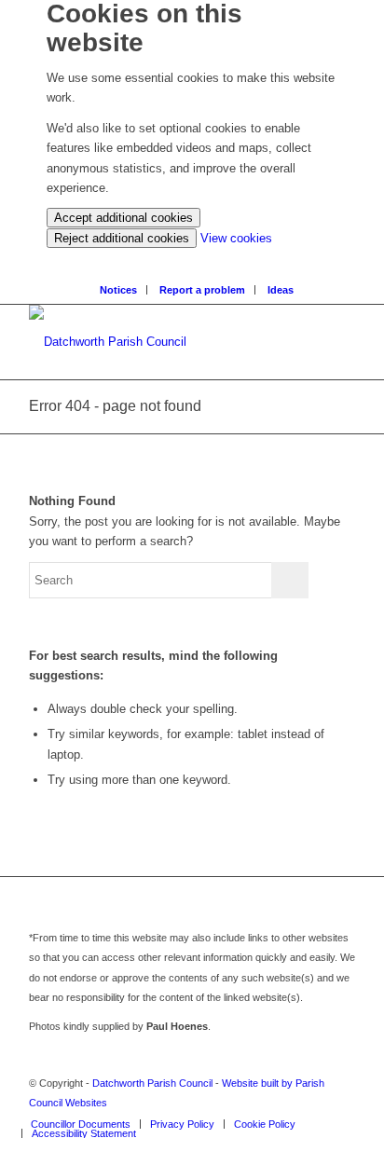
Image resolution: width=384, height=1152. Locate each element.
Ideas (280, 289)
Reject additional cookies (121, 238)
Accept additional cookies (123, 218)
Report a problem (202, 289)
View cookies (236, 238)
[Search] (197, 258)
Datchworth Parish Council (152, 1083)
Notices (118, 289)
